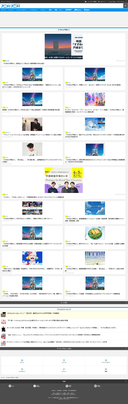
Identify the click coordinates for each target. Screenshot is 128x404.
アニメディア (68, 9)
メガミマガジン (78, 9)
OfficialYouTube (98, 386)
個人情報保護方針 (72, 390)
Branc (87, 9)
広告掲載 (59, 390)
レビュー (43, 9)
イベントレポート (22, 9)
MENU (125, 5)
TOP (64, 381)
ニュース (11, 9)
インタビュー (34, 9)
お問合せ (54, 390)
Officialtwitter (70, 386)
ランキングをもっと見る (64, 348)
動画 (50, 9)
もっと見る (64, 302)
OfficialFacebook (38, 386)
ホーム (3, 9)
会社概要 (65, 390)
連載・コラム (58, 9)
